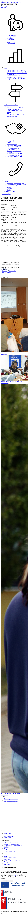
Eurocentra (9, 188)
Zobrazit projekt (4, 354)
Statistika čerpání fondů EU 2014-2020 (16, 71)
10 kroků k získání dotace (13, 109)
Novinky (9, 142)
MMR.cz (6, 847)
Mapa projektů (10, 74)
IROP (6, 849)
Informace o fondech (12, 144)
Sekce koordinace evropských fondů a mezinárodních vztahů (16, 185)
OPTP (6, 848)
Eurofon (9, 187)
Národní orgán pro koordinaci (14, 151)
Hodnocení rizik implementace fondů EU (17, 73)
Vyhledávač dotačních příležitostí (15, 107)
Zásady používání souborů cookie (12, 860)
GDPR (5, 856)
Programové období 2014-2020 (14, 153)
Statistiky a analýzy (8, 833)
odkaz (14, 875)
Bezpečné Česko (11, 42)
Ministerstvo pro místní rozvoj (12, 801)
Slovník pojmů (10, 152)
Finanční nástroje (11, 149)
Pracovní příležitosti (8, 836)
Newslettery (12, 191)
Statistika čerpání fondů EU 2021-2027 (16, 70)
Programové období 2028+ (13, 148)
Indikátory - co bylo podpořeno (14, 77)
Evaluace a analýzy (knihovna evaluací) (16, 78)
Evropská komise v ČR (10, 851)
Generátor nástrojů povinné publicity (13, 845)
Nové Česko (10, 38)
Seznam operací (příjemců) (13, 75)
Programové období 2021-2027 (14, 145)
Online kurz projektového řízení (14, 110)
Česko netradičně (11, 43)
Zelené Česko (10, 39)
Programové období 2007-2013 (14, 155)
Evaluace (6, 834)
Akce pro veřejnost (11, 36)
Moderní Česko (10, 41)
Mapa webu (7, 864)
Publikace (9, 80)
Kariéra (8, 190)
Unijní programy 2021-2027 (14, 146)
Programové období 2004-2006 (14, 156)
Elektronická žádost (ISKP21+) (12, 842)
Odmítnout (3, 881)
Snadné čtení (7, 859)
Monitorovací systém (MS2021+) (12, 844)
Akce (8, 113)
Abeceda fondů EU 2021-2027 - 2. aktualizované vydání (15, 115)
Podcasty (9, 112)
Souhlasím (10, 881)
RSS (5, 863)
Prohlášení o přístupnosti (10, 857)
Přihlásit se (3, 7)
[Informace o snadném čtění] (14, 829)
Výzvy (8, 106)
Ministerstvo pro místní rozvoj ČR (15, 183)
